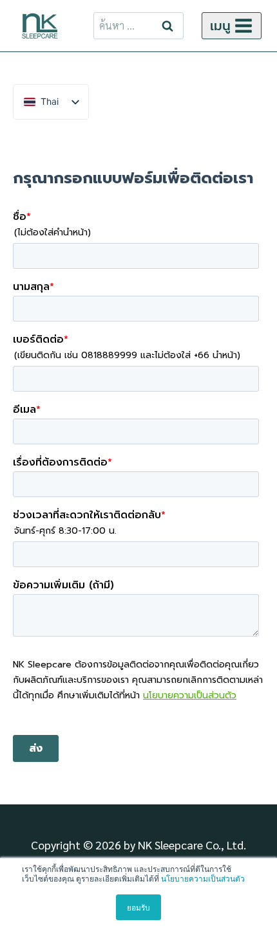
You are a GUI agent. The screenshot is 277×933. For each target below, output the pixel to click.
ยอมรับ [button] (138, 906)
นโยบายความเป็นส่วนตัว (203, 878)
